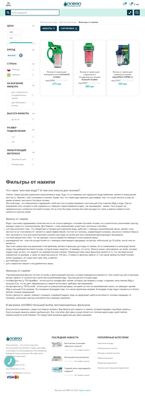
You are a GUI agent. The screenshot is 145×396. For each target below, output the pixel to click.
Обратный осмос (105, 358)
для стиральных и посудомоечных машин (20, 95)
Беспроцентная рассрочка (76, 357)
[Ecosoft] (12, 55)
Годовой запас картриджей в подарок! (77, 370)
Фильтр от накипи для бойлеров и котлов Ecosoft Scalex (57, 74)
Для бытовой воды (68, 22)
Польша (15, 69)
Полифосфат (18, 164)
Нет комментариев (81, 350)
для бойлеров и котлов (19, 104)
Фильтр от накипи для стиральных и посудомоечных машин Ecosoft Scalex (89, 76)
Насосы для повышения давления (113, 368)
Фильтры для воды (48, 22)
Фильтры (47, 28)
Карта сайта (84, 390)
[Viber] (137, 12)
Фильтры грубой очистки (109, 353)
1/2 (13, 137)
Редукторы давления (107, 363)
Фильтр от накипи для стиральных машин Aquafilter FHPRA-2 (122, 74)
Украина (16, 74)
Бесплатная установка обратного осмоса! (74, 345)
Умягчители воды (105, 343)
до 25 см (15, 119)
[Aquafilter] (21, 55)
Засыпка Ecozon (19, 159)
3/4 (13, 142)
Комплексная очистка (107, 348)
